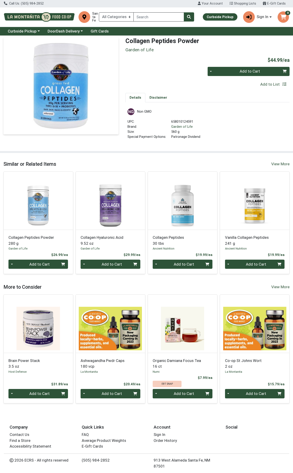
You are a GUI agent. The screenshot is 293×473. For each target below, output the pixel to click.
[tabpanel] (207, 125)
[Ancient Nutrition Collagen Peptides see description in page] (182, 200)
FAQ (85, 434)
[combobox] (158, 17)
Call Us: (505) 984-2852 (26, 3)
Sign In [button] (262, 16)
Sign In (159, 434)
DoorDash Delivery (64, 31)
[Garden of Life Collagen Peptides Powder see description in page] (38, 200)
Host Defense (17, 371)
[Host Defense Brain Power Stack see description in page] (38, 323)
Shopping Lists (244, 3)
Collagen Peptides (168, 240)
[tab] (135, 97)
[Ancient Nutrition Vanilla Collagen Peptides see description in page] (254, 200)
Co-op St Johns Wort (243, 363)
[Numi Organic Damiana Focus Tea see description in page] (182, 323)
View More (280, 164)
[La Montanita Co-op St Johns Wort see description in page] (254, 323)
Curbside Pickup (22, 31)
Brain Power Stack (24, 363)
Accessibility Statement (30, 446)
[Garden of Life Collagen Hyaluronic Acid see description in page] (110, 200)
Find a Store (20, 440)
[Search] (189, 17)
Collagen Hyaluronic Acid (102, 240)
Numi (156, 371)
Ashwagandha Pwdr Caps (103, 363)
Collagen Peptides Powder (31, 240)
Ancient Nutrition (163, 248)
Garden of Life (182, 127)
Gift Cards (100, 31)
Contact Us (19, 434)
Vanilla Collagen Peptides (247, 240)
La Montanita (89, 371)
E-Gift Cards (276, 3)
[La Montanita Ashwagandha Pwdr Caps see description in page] (110, 323)
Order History (165, 440)
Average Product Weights (104, 440)
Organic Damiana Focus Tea (177, 363)
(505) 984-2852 (96, 460)
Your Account (212, 3)
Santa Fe (95, 17)
